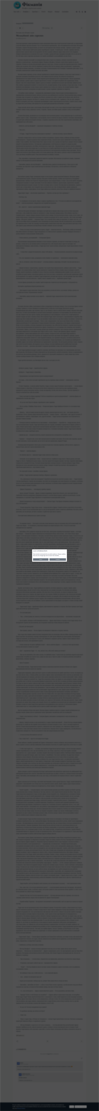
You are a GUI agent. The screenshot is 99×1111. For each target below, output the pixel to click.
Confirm (58, 559)
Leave (40, 559)
